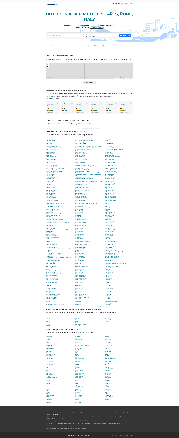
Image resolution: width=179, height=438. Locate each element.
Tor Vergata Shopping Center (111, 241)
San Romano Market (109, 178)
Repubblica (77, 325)
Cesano (47, 370)
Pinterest (84, 428)
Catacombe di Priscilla (51, 197)
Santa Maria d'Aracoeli (110, 190)
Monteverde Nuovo (79, 379)
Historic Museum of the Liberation (53, 278)
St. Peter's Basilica (109, 222)
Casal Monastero (50, 349)
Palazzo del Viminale (80, 221)
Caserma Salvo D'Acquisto (52, 190)
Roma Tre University (109, 159)
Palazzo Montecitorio (80, 232)
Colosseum (48, 226)
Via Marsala (107, 393)
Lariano (77, 357)
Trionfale (107, 386)
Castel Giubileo (49, 363)
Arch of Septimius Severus (52, 153)
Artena (47, 342)
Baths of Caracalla (50, 172)
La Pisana (77, 346)
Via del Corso (108, 273)
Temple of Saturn (109, 232)
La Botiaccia (78, 342)
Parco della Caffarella (80, 246)
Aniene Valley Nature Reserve (53, 146)
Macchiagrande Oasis (51, 303)
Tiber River (107, 238)
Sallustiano (107, 355)
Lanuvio (77, 355)
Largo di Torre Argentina (51, 297)
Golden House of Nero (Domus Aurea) (54, 273)
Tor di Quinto (108, 371)
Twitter (65, 428)
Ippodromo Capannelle (51, 288)
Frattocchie (48, 390)
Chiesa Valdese (49, 212)
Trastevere (107, 321)
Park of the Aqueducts (80, 256)
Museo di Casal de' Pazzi (81, 159)
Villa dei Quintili (108, 286)
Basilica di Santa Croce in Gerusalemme (55, 168)
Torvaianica (107, 383)
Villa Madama (108, 294)
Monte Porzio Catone (80, 373)
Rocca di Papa (108, 349)
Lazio (62, 45)
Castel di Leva (49, 360)
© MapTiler (120, 78)
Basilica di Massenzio (51, 164)
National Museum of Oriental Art (82, 180)
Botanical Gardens (50, 183)
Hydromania (48, 281)
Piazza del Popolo (79, 272)
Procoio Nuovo (108, 345)
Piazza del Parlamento (80, 270)
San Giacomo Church (109, 174)
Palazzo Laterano (79, 229)
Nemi (76, 383)
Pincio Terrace (78, 298)
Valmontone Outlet (109, 260)
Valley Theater (108, 259)
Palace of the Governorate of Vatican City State (86, 203)
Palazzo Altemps (79, 209)
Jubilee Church (49, 291)
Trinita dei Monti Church (110, 253)
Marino (76, 368)
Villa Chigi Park (108, 285)
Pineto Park (78, 300)
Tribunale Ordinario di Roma (111, 250)
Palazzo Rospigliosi (79, 234)
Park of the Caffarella (80, 257)
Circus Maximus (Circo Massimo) (53, 221)
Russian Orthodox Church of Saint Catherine (115, 166)
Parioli (94, 45)
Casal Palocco (49, 351)
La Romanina (78, 348)
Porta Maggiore (108, 139)
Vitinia (106, 398)
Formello (48, 387)
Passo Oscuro (78, 395)
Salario (89, 45)
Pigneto (77, 399)
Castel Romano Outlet (51, 193)
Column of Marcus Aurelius (52, 228)
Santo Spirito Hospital (109, 215)
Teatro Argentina (108, 228)
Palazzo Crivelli (78, 216)
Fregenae (48, 392)
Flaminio (48, 324)
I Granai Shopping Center (51, 282)
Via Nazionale (108, 395)
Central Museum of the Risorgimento (54, 205)
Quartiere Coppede (109, 346)
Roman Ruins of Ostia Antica (111, 164)
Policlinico (107, 336)
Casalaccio (48, 352)
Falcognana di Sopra (50, 382)
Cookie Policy (87, 435)
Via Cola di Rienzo (109, 267)
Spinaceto (107, 367)
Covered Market (49, 231)
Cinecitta (48, 321)
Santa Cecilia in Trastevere (111, 185)
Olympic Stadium (79, 193)
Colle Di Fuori (49, 373)
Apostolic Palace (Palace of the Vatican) (55, 147)
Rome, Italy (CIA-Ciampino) (52, 128)
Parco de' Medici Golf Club (81, 244)
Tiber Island (107, 237)
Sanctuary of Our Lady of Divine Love (113, 183)
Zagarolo (107, 399)
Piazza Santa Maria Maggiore (82, 289)
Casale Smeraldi (49, 355)
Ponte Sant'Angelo (79, 303)
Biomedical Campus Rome (52, 177)
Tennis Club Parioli (109, 234)
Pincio (76, 401)
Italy (58, 45)
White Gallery (108, 303)
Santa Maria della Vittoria (110, 196)
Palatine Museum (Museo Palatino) (83, 207)
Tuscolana (107, 387)
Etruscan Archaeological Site (52, 237)
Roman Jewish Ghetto (110, 162)
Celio (47, 367)
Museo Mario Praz (79, 161)
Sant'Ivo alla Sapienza (110, 213)
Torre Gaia (107, 379)
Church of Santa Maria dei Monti (53, 215)
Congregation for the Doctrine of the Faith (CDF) (57, 229)
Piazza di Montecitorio (80, 279)
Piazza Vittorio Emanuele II (81, 294)
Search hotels (125, 35)
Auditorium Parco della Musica (53, 158)
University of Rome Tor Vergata (112, 257)
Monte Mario (78, 371)
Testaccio (107, 370)
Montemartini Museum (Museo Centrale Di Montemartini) (88, 146)
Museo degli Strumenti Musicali (82, 153)
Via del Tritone (108, 275)
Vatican (106, 322)
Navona (77, 318)
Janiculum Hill (78, 341)
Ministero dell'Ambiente (80, 143)
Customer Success (78, 426)
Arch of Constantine (50, 152)
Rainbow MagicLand (109, 155)
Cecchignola (49, 365)
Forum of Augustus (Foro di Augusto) (54, 253)
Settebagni (107, 363)
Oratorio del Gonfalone (80, 196)
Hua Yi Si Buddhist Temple (52, 279)
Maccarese (77, 363)
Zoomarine (107, 304)
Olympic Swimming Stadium (81, 194)
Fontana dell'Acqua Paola (51, 247)
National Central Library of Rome (82, 171)
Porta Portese (108, 142)
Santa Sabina (108, 205)
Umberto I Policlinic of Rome (111, 254)
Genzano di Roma (50, 398)
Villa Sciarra (107, 297)
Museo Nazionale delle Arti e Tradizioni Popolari (86, 164)
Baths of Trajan (49, 175)
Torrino (106, 382)
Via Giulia (107, 276)
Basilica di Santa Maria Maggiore (53, 169)
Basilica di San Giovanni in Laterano (54, 166)
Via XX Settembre (109, 396)
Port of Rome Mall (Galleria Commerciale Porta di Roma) (88, 306)
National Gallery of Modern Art (82, 177)
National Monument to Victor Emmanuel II (84, 178)
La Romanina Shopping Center (53, 294)
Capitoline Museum (50, 188)
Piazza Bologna (78, 263)
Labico (76, 354)
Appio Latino (49, 338)
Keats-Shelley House (50, 292)
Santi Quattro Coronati (110, 212)
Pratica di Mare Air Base (110, 147)
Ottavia (77, 389)
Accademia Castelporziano (52, 142)
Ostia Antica (78, 199)
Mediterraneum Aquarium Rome (82, 142)
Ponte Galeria (108, 339)
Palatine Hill (78, 390)
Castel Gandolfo (49, 361)
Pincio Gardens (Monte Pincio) (82, 297)
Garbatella (48, 396)
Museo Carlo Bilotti (79, 152)
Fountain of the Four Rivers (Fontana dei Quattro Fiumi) (58, 257)
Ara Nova (48, 339)
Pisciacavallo (78, 402)
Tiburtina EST (108, 319)
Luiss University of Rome (51, 298)
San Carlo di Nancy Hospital (111, 171)
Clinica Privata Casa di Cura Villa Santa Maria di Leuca (58, 222)
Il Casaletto (77, 336)
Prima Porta (107, 344)
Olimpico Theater (79, 191)
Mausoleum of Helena (80, 139)
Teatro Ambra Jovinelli (110, 226)
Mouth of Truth (78, 150)
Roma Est (107, 158)
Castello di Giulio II (50, 196)
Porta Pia (107, 140)
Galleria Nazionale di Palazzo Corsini (54, 267)
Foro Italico (48, 251)
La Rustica (77, 349)
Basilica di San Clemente (51, 165)
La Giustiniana (78, 344)
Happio (47, 276)
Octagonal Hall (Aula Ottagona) (82, 190)
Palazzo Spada (78, 235)
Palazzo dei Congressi (80, 218)
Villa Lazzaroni (108, 292)
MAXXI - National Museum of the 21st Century (85, 140)
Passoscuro (78, 396)
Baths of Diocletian (50, 174)
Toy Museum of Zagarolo (110, 246)
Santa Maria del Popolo (110, 193)
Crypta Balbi (48, 232)
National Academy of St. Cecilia (82, 169)
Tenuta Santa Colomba (110, 368)
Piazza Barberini (79, 262)
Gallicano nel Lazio (50, 395)
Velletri (106, 392)
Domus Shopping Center (51, 235)
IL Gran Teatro (49, 285)
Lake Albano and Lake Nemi (52, 295)
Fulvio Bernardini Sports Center (53, 260)
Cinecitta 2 (48, 216)
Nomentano (78, 319)
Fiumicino (48, 385)
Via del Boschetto (109, 272)
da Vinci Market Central (51, 234)
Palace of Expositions (80, 200)
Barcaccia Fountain (50, 162)
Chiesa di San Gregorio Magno (53, 209)
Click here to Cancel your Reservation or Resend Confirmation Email (62, 421)
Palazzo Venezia (79, 238)
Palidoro (77, 393)
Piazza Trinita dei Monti (80, 291)
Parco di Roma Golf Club (80, 247)
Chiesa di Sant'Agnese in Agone (53, 210)
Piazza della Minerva (80, 273)
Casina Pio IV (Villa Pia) (51, 191)
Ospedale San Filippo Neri (81, 197)
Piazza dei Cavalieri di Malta (81, 266)
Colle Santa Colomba (50, 374)
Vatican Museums (109, 265)
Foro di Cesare (49, 250)
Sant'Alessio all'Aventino (110, 207)
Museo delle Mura (79, 156)
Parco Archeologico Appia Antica (82, 241)
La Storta (77, 351)
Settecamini (107, 364)
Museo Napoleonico (80, 162)
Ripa (106, 348)
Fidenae (48, 383)
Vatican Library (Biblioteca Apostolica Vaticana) (115, 263)
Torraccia (107, 376)
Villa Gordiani (108, 291)
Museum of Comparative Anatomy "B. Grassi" (85, 165)
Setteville (107, 365)
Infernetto (77, 338)
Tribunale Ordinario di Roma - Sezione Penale (115, 251)
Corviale (48, 379)
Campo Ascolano (50, 348)
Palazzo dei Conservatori (81, 219)
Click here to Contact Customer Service (98, 421)
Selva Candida (108, 361)
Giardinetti (48, 401)
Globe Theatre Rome (51, 272)
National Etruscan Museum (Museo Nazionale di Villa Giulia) (88, 172)
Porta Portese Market (109, 143)
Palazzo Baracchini (79, 210)
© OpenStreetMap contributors (127, 78)
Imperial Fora (49, 286)
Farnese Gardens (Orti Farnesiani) (54, 243)
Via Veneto (107, 279)
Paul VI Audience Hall (80, 260)
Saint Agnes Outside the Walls (111, 168)
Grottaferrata (49, 402)
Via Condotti (107, 269)
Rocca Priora (108, 351)
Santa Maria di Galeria (110, 358)
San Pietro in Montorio (110, 177)
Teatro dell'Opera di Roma (111, 229)
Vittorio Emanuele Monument (111, 301)
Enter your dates (89, 82)
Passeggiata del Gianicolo (81, 259)
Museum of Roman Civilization (82, 168)
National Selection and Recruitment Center (85, 185)
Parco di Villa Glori (79, 248)
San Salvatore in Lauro (110, 180)
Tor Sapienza (108, 373)
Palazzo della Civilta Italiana (81, 224)
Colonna (48, 376)
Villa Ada (106, 281)
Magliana (77, 365)
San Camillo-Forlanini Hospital (111, 169)
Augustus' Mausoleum (51, 159)
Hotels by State (69, 426)
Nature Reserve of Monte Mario (82, 188)
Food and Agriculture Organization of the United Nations (58, 248)
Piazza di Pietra (78, 281)
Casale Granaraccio (50, 354)
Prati (106, 341)
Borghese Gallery (50, 180)
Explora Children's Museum (52, 240)
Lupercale (48, 301)
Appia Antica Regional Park (52, 149)
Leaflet (116, 78)
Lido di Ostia (78, 360)
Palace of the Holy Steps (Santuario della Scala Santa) (87, 205)
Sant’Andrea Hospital (109, 184)
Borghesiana (49, 345)
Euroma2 (48, 238)
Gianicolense (49, 399)
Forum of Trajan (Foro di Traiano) (53, 254)
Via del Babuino (108, 270)
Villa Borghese (108, 282)
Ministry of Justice (79, 144)
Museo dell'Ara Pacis (80, 155)
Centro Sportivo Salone (51, 207)
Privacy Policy (80, 435)
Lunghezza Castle (50, 300)
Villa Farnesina (108, 289)
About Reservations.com (51, 426)
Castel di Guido (49, 358)
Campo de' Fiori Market (51, 187)
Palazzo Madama (79, 231)
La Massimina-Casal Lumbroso (82, 345)
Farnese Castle (49, 241)
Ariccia (47, 341)
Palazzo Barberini (79, 212)
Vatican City (107, 390)
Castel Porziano (49, 364)
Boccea (47, 344)
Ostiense (77, 387)
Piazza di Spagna (79, 282)
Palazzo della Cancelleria (81, 222)
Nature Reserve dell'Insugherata (82, 187)
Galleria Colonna (49, 265)
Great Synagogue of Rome (52, 275)
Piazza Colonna (78, 265)
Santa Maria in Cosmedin (110, 197)
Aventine (48, 318)
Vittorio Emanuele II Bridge (111, 300)
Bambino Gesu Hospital (51, 161)
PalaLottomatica (79, 206)
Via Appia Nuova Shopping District (112, 266)
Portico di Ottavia (109, 146)
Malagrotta (77, 367)
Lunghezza (77, 361)
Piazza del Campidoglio (80, 269)
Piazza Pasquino (79, 288)
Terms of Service (72, 435)
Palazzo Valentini (79, 237)
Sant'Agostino (108, 206)
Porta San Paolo (108, 144)
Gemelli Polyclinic (50, 269)
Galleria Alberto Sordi (51, 263)
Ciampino (48, 371)
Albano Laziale (49, 336)
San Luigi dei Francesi (110, 175)
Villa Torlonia (108, 298)
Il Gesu (47, 284)
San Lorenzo (108, 318)
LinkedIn (79, 428)
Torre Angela (108, 377)
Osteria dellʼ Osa (79, 386)
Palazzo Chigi (78, 215)
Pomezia (107, 338)
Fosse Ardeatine (49, 256)
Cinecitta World (49, 218)
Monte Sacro (78, 374)
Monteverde (78, 377)
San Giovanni (108, 316)
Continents (48, 45)
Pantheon (77, 240)
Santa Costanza (108, 187)
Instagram (74, 428)
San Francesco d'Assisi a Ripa (111, 172)
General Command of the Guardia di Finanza (56, 270)
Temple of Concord (109, 231)
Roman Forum (108, 161)
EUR (47, 322)
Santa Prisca (107, 203)
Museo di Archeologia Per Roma (82, 158)
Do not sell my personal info (90, 426)
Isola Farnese (78, 339)
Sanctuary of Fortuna (109, 181)
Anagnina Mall (49, 143)
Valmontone (107, 389)
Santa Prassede (108, 202)
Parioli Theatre (78, 254)
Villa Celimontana (108, 284)
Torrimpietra (107, 380)
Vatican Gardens (108, 262)
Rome (85, 45)
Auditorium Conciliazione (51, 156)
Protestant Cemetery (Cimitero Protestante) (114, 149)
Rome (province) (68, 45)
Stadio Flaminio (108, 225)
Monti (76, 380)
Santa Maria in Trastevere (110, 199)
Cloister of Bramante (50, 224)
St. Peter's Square (109, 224)
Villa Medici (107, 295)
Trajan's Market (108, 247)
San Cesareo (108, 357)
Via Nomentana (108, 278)
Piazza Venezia (78, 292)
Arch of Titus (49, 155)
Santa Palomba (108, 360)
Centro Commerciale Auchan (52, 206)
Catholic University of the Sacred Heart (55, 203)
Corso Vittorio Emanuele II (52, 377)
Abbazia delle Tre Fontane (52, 139)
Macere (77, 364)
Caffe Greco (49, 184)
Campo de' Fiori (49, 185)
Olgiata (76, 385)
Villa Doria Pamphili (109, 288)
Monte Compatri (79, 370)
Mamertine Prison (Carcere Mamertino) (55, 304)
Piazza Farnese (78, 284)
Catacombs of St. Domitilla (52, 200)
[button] (48, 64)
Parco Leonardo (79, 250)
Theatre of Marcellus (109, 235)
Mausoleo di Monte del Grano (53, 306)
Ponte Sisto (78, 304)
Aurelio (47, 316)
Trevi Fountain (108, 248)
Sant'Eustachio (108, 210)
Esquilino (48, 380)
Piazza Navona (78, 286)
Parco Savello (78, 251)
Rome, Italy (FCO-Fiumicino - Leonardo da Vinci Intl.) (87, 128)
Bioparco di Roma (50, 178)
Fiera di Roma (49, 246)
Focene (48, 386)
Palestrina (77, 392)
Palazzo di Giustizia (79, 226)
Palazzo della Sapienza (80, 225)
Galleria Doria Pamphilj (51, 266)
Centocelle (48, 368)
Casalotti (48, 357)
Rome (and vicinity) (78, 45)
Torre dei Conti (108, 243)
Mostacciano (78, 382)
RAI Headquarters (109, 153)
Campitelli (48, 346)
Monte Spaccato (79, 376)
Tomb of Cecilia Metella (110, 240)
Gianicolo (48, 325)
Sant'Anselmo (108, 209)
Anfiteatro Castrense (50, 144)
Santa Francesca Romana (110, 188)
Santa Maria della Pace (110, 194)
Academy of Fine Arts (51, 140)
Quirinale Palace (108, 152)
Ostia (76, 321)
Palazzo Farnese (79, 228)
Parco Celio (78, 243)
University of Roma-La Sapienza (112, 256)
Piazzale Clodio (78, 295)
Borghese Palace (50, 181)
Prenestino (107, 342)
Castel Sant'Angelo (50, 194)
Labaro (77, 352)
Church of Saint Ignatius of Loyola (53, 213)
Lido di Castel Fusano (80, 358)
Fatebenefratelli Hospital (51, 244)
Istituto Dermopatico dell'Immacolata (54, 289)
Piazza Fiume (78, 285)
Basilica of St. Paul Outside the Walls (54, 171)
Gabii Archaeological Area (52, 262)
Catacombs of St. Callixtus (52, 199)
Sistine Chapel (108, 218)
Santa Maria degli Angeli (110, 191)
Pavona (77, 398)
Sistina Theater (108, 216)
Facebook (61, 428)
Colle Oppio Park (50, 225)
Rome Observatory (109, 165)
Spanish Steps (108, 219)
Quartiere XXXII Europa (80, 324)
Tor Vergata (107, 374)
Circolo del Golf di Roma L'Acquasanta (54, 219)
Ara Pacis (48, 150)
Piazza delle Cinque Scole (81, 278)
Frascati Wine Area (50, 259)
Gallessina (48, 393)
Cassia (47, 319)
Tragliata (107, 385)
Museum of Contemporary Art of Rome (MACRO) (86, 166)
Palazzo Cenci (78, 213)
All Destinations (61, 426)
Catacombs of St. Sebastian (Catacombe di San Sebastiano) (59, 202)
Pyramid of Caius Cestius (110, 150)
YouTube (70, 428)
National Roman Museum (81, 184)
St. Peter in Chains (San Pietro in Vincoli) (114, 221)
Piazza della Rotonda (80, 276)
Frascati (48, 389)
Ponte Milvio (78, 301)
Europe (54, 45)
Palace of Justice (79, 202)
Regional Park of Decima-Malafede (112, 156)
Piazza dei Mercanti (79, 267)
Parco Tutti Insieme (79, 253)
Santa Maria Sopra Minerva (111, 200)
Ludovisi (77, 316)
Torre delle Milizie (109, 244)
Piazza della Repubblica (80, 275)
